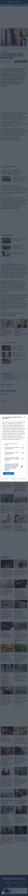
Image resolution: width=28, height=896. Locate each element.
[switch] (22, 448)
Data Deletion (5, 478)
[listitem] (14, 444)
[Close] (25, 417)
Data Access (14, 478)
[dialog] (14, 448)
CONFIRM (8, 473)
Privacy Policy (22, 478)
